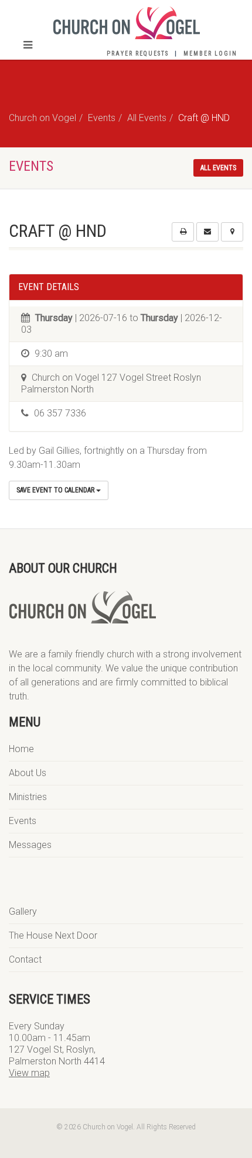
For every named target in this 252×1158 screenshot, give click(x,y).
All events (218, 168)
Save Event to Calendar (56, 490)
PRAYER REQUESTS (138, 53)
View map (29, 1072)
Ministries (28, 796)
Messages (30, 844)
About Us (27, 772)
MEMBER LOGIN (210, 53)
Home (21, 748)
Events (22, 820)
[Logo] (126, 22)
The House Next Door (53, 935)
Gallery (23, 911)
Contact (25, 959)
